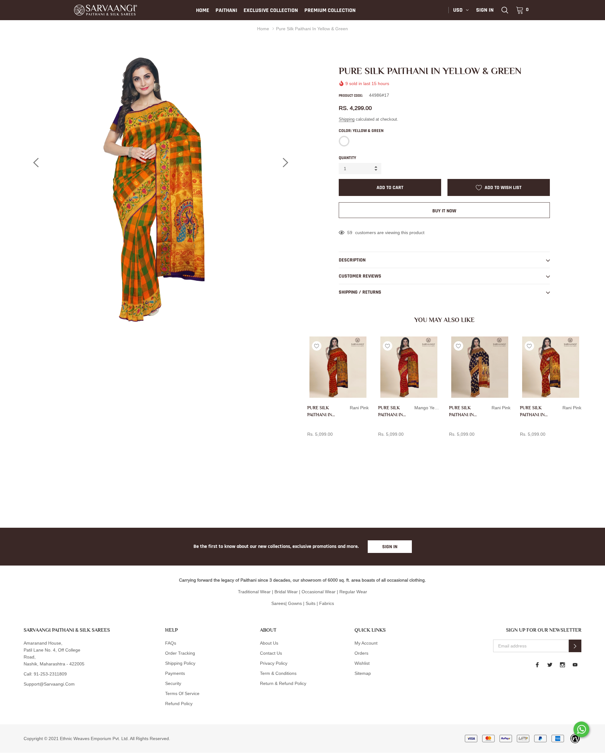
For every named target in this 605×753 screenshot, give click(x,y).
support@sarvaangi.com (49, 684)
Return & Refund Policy (283, 683)
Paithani (226, 10)
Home (202, 10)
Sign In (389, 546)
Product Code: (351, 95)
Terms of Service (182, 693)
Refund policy (179, 703)
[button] (575, 646)
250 (351, 232)
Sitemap (362, 673)
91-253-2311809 (50, 673)
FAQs (170, 643)
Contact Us (271, 653)
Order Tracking (180, 653)
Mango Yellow (381, 444)
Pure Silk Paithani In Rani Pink (319, 411)
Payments (175, 673)
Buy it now (444, 211)
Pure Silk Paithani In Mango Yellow (390, 411)
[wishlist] (316, 346)
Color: (361, 131)
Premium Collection (330, 10)
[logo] (105, 10)
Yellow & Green (344, 141)
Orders (361, 653)
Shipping (346, 119)
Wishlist (362, 663)
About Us (269, 643)
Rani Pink (310, 444)
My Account (365, 643)
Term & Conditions (278, 673)
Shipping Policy (180, 663)
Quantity (347, 158)
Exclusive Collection (271, 10)
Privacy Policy (273, 663)
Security (173, 683)
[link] (504, 10)
